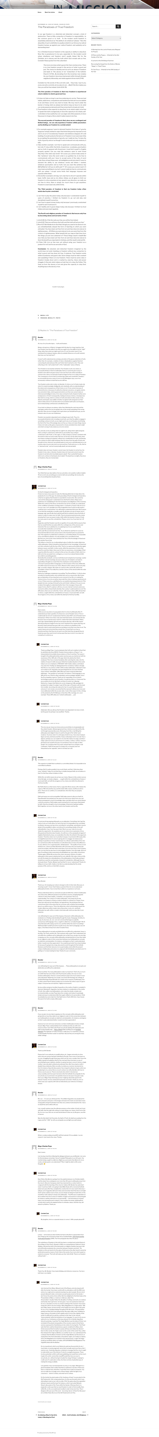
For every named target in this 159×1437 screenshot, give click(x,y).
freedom (43, 318)
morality (51, 318)
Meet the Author (50, 12)
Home (39, 12)
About (60, 12)
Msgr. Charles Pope (62, 24)
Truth (58, 318)
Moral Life (44, 315)
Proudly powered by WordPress (46, 1432)
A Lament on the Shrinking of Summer (102, 60)
